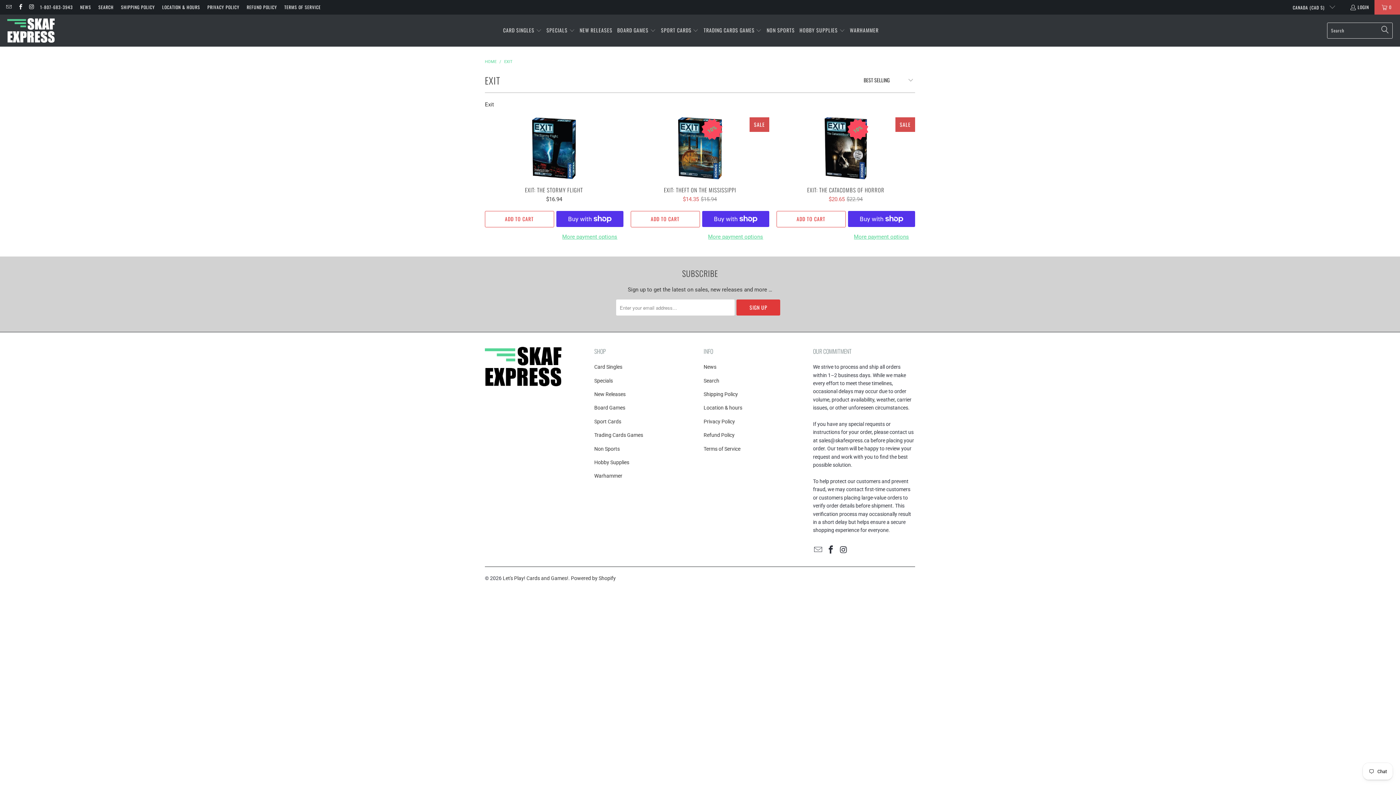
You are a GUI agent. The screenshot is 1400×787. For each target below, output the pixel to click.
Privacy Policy (223, 7)
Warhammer (608, 476)
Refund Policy (262, 7)
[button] (522, 30)
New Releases (610, 394)
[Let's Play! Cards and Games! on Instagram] (31, 7)
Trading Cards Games (618, 435)
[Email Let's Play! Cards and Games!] (8, 7)
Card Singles (608, 367)
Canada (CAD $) (1309, 7)
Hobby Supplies (611, 462)
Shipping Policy (138, 7)
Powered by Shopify (593, 578)
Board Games (609, 408)
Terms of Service (302, 7)
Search (106, 7)
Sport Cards (607, 421)
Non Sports (607, 449)
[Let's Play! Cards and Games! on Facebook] (20, 7)
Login (1363, 7)
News (85, 7)
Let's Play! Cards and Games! (535, 578)
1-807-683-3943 (56, 7)
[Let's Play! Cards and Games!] (31, 30)
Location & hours (181, 7)
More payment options (589, 237)
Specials (603, 381)
